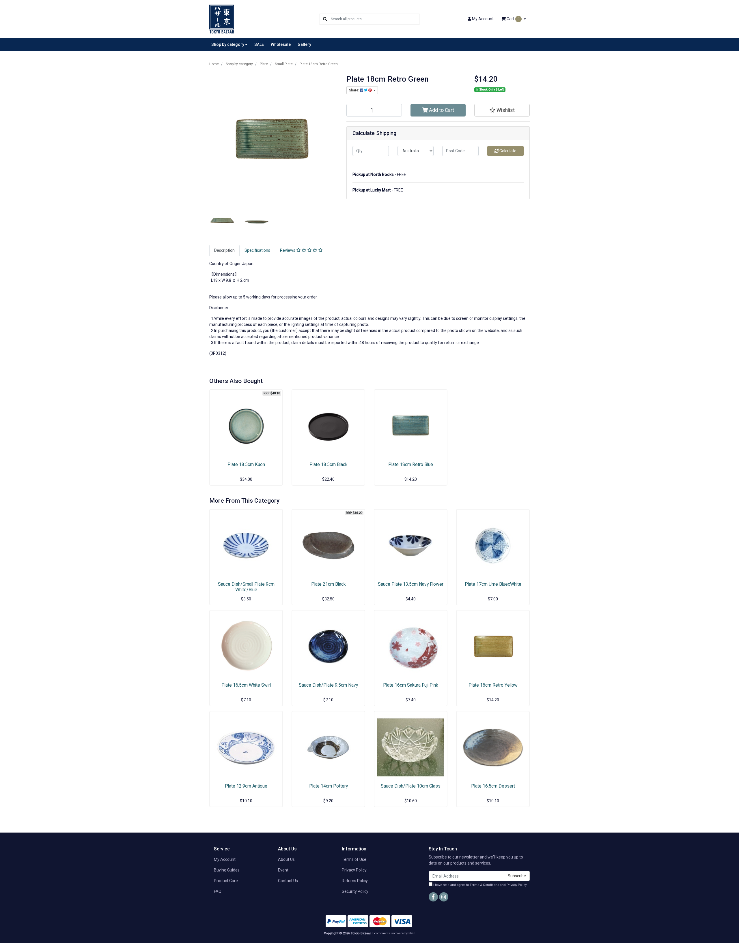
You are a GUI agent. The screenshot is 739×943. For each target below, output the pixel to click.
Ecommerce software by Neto (393, 933)
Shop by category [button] (227, 44)
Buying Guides (227, 870)
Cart (513, 18)
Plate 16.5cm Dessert (493, 786)
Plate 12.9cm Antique (246, 786)
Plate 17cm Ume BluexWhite (493, 584)
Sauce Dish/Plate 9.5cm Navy (328, 685)
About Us (286, 859)
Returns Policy (355, 880)
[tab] (224, 250)
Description (224, 250)
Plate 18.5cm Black (328, 464)
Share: (354, 90)
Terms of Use (354, 859)
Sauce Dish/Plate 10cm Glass (411, 786)
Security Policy (355, 891)
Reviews (288, 250)
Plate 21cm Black (328, 584)
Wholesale (281, 44)
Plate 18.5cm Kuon (246, 464)
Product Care (226, 880)
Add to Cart (441, 110)
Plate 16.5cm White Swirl (246, 685)
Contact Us (288, 880)
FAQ (217, 891)
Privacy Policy (354, 870)
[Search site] (325, 19)
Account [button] (483, 18)
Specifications (257, 250)
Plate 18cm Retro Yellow (493, 685)
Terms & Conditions (484, 885)
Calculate (507, 151)
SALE (259, 44)
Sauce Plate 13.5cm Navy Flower (410, 584)
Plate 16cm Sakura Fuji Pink (410, 685)
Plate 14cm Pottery (328, 786)
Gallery (304, 44)
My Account (225, 859)
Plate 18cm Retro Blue (410, 464)
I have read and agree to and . (479, 885)
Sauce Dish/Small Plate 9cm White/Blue (246, 586)
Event (283, 870)
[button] (502, 110)
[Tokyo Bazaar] (221, 18)
